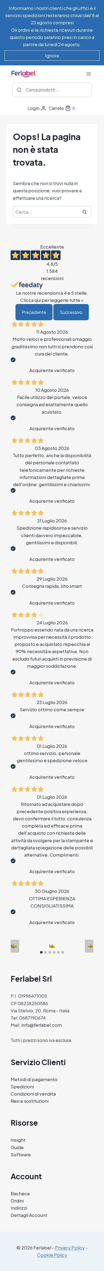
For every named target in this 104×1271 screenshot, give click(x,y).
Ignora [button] (52, 55)
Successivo (71, 312)
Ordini (17, 1201)
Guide (17, 1147)
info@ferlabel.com (41, 1025)
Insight (18, 1140)
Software (21, 1154)
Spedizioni (22, 1086)
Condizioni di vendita (33, 1094)
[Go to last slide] (15, 946)
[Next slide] (89, 946)
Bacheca (20, 1193)
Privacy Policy (70, 1247)
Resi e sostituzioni (30, 1101)
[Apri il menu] (88, 74)
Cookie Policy (52, 1255)
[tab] (41, 952)
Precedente (34, 312)
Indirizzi (19, 1208)
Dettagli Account (29, 1215)
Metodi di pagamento (34, 1079)
